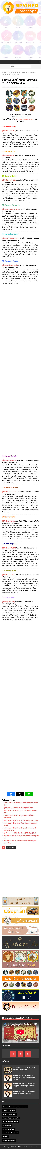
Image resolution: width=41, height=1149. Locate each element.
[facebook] (13, 1054)
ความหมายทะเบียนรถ (8, 1129)
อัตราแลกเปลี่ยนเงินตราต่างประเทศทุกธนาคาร (15, 1107)
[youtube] (28, 1054)
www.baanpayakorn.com (25, 119)
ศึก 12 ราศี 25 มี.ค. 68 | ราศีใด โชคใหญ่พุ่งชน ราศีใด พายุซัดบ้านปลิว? (24, 1084)
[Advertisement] (20, 38)
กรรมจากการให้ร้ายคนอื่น (9, 1114)
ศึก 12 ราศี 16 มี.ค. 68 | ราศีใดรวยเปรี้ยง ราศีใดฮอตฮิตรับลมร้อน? (24, 1092)
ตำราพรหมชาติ (7, 1125)
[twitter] (20, 1054)
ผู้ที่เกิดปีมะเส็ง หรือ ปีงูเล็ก (10, 265)
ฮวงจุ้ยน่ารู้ (5, 1136)
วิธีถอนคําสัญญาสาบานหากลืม (11, 1118)
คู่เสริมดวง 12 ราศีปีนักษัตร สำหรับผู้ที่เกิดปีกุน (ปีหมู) (20, 833)
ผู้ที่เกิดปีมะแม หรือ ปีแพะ (9, 492)
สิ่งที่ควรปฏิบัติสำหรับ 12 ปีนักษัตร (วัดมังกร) (18, 1018)
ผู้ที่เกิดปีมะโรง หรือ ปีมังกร (10, 238)
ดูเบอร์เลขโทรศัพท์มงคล (9, 1140)
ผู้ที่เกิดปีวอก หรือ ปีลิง (8, 521)
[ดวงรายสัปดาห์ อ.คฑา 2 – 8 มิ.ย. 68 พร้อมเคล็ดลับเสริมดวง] (8, 1070)
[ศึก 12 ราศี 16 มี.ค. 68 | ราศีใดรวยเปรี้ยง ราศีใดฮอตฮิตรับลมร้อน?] (8, 1094)
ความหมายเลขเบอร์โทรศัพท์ (10, 1122)
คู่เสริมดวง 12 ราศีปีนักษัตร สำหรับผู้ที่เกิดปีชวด (18, 808)
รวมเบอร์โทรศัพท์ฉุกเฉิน (9, 1110)
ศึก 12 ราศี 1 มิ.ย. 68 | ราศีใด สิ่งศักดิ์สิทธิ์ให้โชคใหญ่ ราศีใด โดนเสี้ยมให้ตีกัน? (24, 1077)
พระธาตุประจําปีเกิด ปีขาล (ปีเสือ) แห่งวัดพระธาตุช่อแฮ (21, 820)
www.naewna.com (22, 117)
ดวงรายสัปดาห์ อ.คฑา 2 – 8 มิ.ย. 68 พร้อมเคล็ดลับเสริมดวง (24, 1069)
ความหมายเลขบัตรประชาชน (10, 1133)
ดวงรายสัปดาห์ (11, 847)
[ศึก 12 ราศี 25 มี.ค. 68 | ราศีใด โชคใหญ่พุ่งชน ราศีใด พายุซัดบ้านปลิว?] (8, 1086)
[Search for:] (20, 66)
